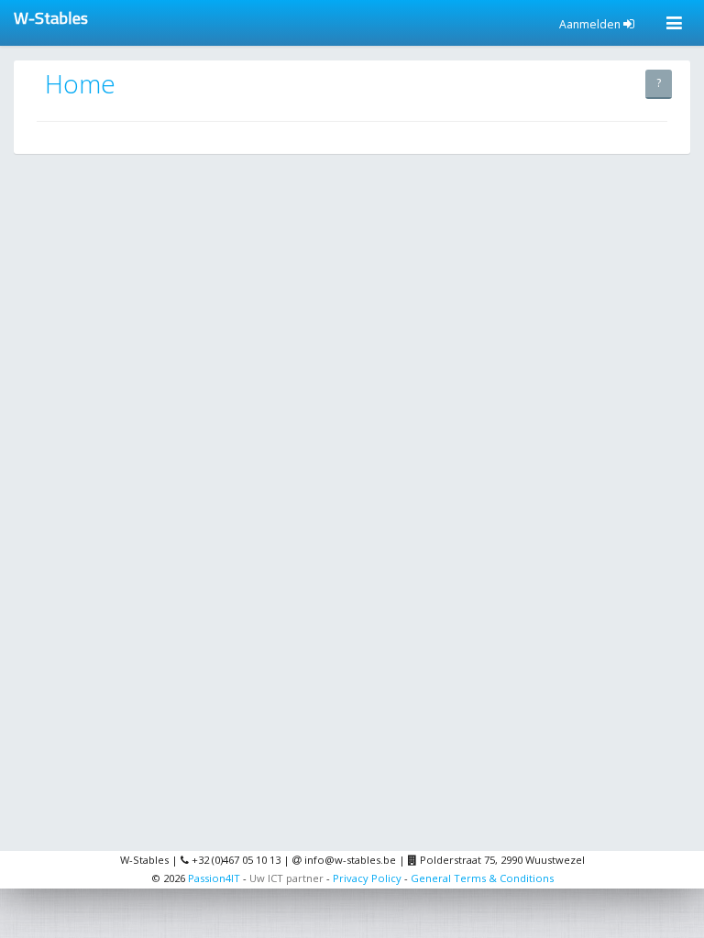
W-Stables (51, 17)
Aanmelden (591, 24)
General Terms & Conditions (482, 878)
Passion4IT (214, 878)
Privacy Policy (367, 878)
